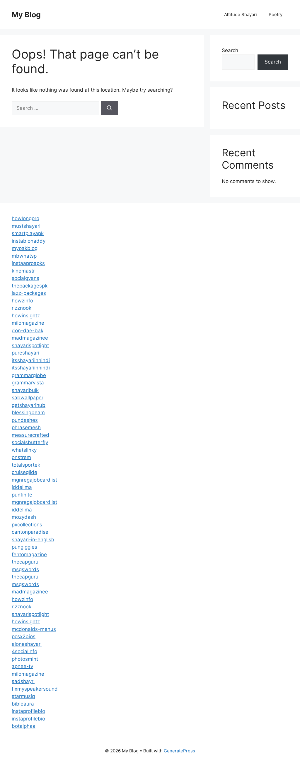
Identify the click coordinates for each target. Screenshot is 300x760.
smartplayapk (28, 233)
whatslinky (24, 450)
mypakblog (25, 248)
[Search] (109, 108)
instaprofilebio (28, 711)
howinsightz (26, 316)
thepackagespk (29, 286)
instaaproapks (28, 263)
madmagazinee (30, 338)
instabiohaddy (28, 241)
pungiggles (24, 547)
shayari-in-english (33, 539)
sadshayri (23, 681)
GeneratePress (179, 751)
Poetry (275, 14)
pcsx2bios (23, 636)
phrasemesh (26, 427)
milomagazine (28, 323)
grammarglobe (29, 375)
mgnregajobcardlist (34, 480)
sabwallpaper (27, 397)
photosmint (25, 659)
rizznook (21, 308)
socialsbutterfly (30, 442)
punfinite (22, 495)
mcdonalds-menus (34, 629)
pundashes (25, 420)
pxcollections (27, 525)
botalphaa (23, 726)
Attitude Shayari (240, 14)
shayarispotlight (30, 345)
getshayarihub (28, 405)
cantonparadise (30, 532)
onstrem (21, 457)
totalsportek (26, 465)
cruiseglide (24, 472)
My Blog (26, 14)
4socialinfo (24, 651)
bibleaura (23, 704)
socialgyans (25, 278)
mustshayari (26, 226)
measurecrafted (30, 435)
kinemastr (23, 271)
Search (230, 50)
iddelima (22, 487)
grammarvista (28, 383)
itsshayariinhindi (31, 360)
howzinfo (22, 301)
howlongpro (25, 218)
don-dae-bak (27, 330)
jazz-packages (29, 293)
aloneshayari (27, 644)
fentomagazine (29, 554)
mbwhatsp (24, 256)
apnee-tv (22, 666)
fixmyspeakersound (35, 689)
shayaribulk (25, 390)
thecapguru (25, 562)
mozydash (24, 517)
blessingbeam (28, 412)
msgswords (25, 569)
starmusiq (23, 696)
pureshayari (25, 353)
